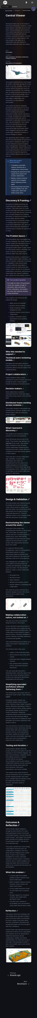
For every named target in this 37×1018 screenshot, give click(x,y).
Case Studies (8, 10)
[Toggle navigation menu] (32, 2)
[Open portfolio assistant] (33, 9)
